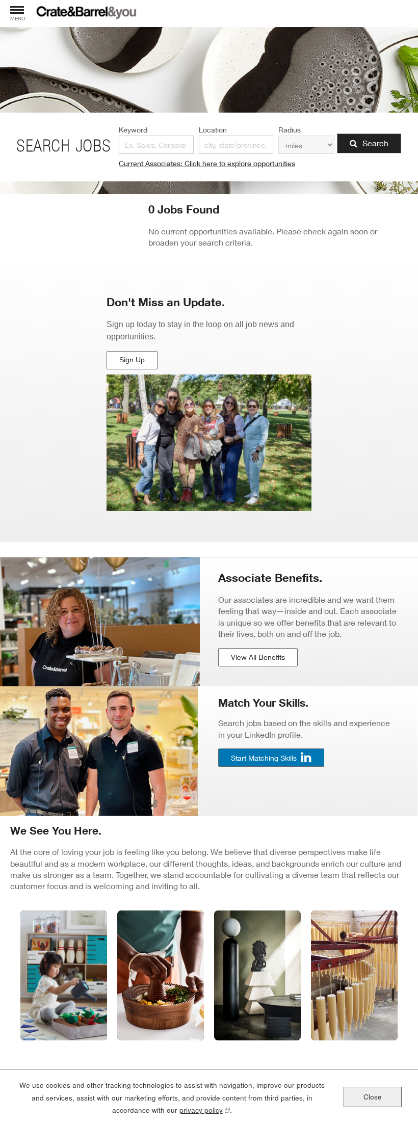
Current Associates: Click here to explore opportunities (207, 163)
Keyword (133, 129)
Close (372, 1097)
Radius (289, 129)
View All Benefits (258, 657)
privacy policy (204, 1110)
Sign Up (133, 362)
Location (213, 129)
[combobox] (236, 145)
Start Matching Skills (264, 758)
